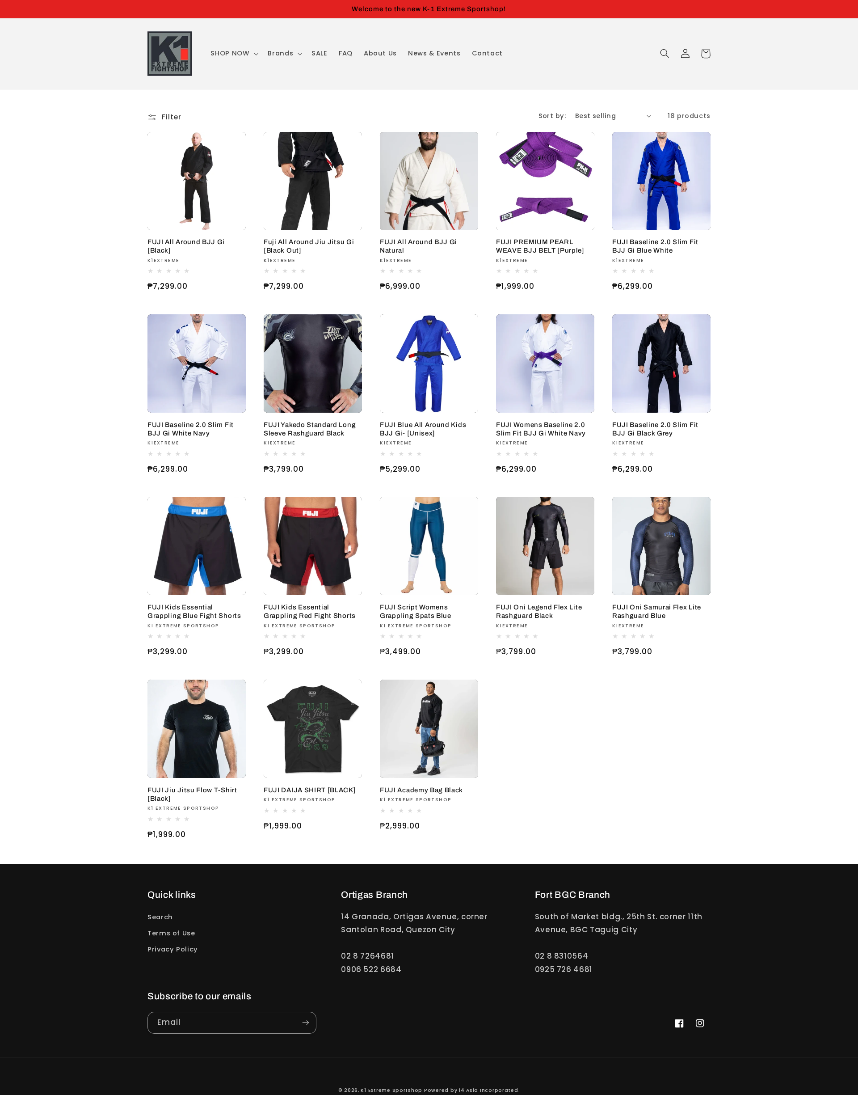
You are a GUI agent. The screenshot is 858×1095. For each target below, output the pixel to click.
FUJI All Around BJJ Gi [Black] (186, 246)
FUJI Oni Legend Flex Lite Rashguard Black (539, 611)
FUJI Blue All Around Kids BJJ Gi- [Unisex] (423, 429)
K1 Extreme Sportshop (391, 1090)
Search (160, 917)
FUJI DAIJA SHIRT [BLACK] (310, 790)
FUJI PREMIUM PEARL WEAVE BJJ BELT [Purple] (540, 246)
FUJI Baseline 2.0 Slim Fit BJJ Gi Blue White (655, 246)
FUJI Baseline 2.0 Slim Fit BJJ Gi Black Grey (655, 429)
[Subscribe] (305, 1023)
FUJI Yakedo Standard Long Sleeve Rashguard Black (310, 429)
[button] (233, 53)
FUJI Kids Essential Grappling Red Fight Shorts (310, 611)
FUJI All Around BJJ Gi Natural (418, 246)
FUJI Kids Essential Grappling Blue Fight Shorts (194, 611)
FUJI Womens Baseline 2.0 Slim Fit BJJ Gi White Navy (541, 429)
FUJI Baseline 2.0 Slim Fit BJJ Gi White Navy (190, 429)
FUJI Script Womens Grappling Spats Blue (415, 611)
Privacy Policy (172, 949)
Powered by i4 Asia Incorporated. (472, 1090)
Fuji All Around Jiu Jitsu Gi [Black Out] (309, 246)
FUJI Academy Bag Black (421, 790)
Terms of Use (171, 933)
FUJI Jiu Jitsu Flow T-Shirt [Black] (192, 794)
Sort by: (552, 115)
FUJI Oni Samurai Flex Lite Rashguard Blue (656, 611)
